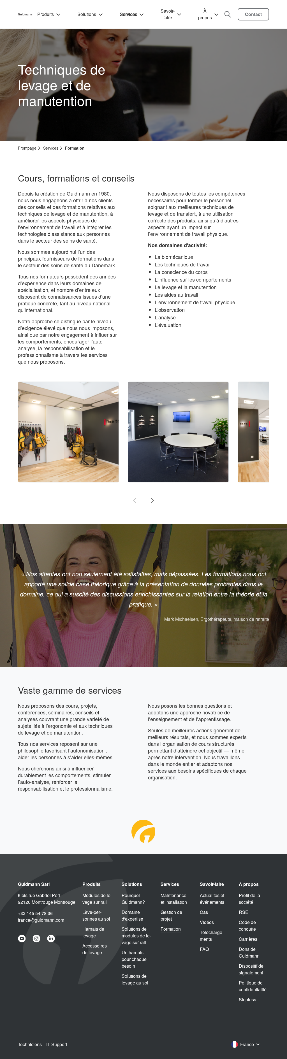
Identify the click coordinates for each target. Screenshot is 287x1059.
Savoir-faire (168, 14)
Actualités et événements (212, 898)
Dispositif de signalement (251, 969)
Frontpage (27, 148)
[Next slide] (152, 500)
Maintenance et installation (174, 898)
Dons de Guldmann (249, 952)
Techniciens (30, 1044)
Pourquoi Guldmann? (133, 898)
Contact (253, 14)
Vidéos (207, 922)
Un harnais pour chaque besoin (134, 959)
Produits (45, 14)
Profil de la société (249, 898)
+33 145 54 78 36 (35, 913)
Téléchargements (212, 935)
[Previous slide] (134, 500)
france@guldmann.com (41, 920)
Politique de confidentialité (253, 986)
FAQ (204, 949)
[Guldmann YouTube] (22, 938)
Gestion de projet (171, 915)
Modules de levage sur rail (97, 898)
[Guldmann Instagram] (36, 938)
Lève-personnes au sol (96, 915)
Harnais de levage (93, 932)
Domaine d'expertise (132, 915)
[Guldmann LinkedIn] (51, 938)
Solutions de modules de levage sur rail (136, 936)
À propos (205, 14)
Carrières (248, 939)
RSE (243, 912)
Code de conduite (247, 925)
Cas (204, 912)
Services (128, 14)
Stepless (247, 999)
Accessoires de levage (94, 949)
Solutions (86, 14)
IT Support (56, 1044)
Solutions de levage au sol (135, 979)
